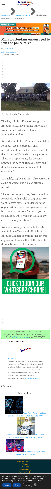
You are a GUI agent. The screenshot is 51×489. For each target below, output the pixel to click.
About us (25, 464)
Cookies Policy (25, 472)
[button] (4, 3)
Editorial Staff (8, 48)
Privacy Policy (25, 469)
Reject (17, 485)
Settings (27, 485)
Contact (25, 467)
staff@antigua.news (8, 52)
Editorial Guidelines (25, 461)
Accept (7, 485)
